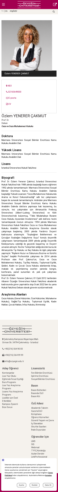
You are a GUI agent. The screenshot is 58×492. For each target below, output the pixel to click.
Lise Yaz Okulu (9, 376)
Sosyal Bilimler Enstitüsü (43, 379)
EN (6, 11)
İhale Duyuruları (38, 430)
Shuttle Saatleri (38, 426)
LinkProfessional (39, 457)
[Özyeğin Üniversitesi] (29, 4)
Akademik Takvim (39, 408)
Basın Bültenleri (38, 390)
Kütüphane (36, 414)
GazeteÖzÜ (36, 411)
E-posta (12, 98)
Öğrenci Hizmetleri (40, 417)
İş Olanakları (37, 423)
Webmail (35, 447)
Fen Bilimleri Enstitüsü (41, 373)
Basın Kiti (35, 396)
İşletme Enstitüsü (39, 376)
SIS (32, 444)
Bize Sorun (7, 407)
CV (9, 104)
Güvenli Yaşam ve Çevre (42, 420)
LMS (33, 441)
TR (2, 11)
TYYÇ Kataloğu (38, 450)
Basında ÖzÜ (37, 393)
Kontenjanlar (8, 373)
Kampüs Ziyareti (10, 404)
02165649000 (14, 92)
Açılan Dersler (37, 453)
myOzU (13, 11)
